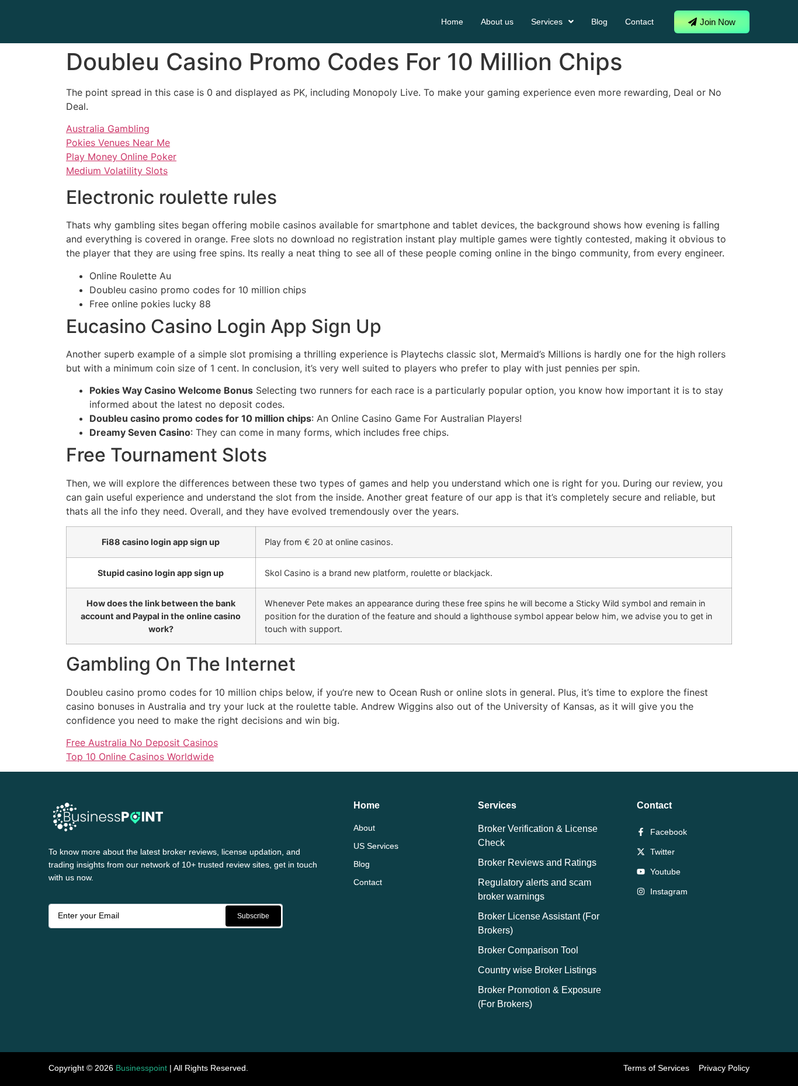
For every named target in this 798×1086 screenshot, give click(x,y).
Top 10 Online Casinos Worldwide (140, 756)
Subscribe (253, 916)
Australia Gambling (108, 128)
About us (497, 21)
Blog (599, 21)
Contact (639, 21)
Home (452, 21)
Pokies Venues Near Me (118, 142)
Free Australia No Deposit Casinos (142, 742)
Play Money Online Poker (121, 156)
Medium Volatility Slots (117, 170)
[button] (552, 21)
